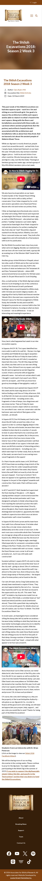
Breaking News (21, 824)
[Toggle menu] (31, 15)
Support (21, 830)
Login (34, 2)
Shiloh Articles (25, 93)
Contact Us (21, 843)
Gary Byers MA (20, 90)
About (21, 818)
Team (21, 837)
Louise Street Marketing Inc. (21, 878)
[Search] (36, 15)
